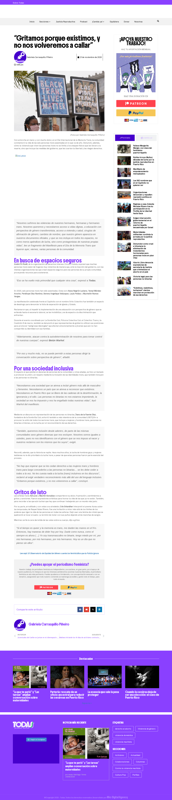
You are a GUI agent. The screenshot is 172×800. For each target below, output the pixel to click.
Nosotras (138, 21)
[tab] (125, 138)
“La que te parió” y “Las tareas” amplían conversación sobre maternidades (26, 696)
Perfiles (135, 775)
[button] (80, 609)
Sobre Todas (18, 3)
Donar (126, 21)
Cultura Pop (120, 775)
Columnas (140, 762)
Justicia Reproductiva (65, 21)
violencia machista (123, 742)
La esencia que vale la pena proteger (103, 693)
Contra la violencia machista (128, 768)
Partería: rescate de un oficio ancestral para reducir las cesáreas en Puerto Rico (67, 694)
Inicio (32, 21)
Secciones (44, 21)
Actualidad (135, 755)
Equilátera (114, 21)
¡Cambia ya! (97, 21)
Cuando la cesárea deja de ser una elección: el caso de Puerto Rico (142, 694)
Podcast (83, 21)
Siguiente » (87, 703)
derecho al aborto (123, 729)
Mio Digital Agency (117, 797)
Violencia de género (147, 729)
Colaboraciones (122, 762)
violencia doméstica (124, 735)
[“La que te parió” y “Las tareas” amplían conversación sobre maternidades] (86, 743)
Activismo (119, 755)
